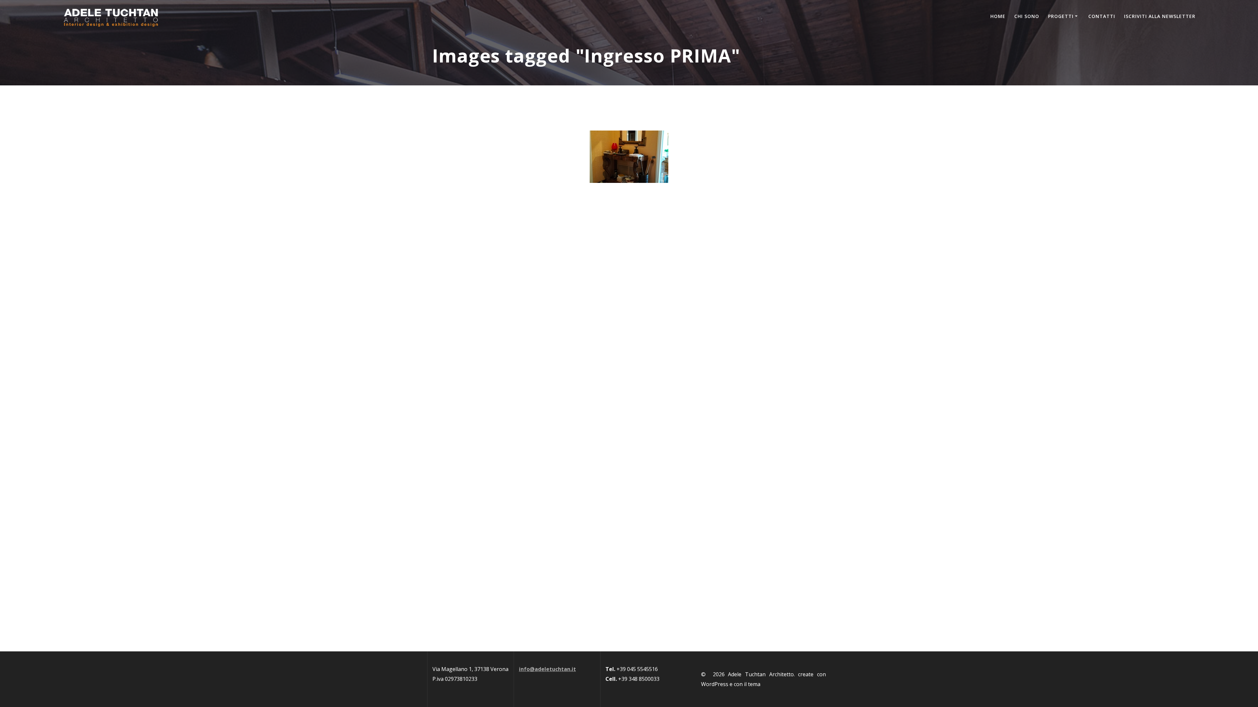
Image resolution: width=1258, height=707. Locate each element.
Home (997, 16)
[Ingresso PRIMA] (629, 157)
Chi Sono (1026, 16)
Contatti (1101, 16)
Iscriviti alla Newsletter (1159, 16)
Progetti (1061, 16)
